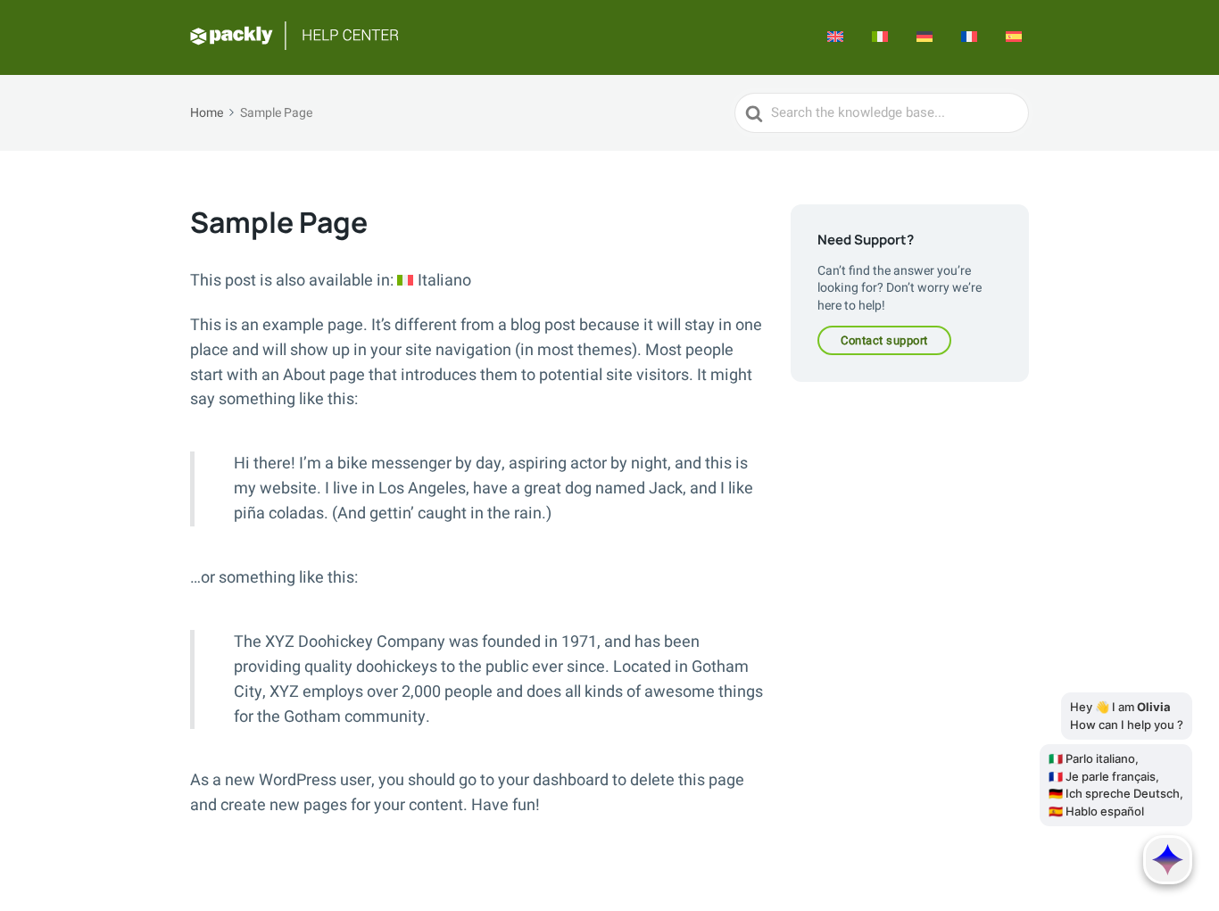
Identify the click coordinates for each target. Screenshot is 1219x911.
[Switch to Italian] (880, 38)
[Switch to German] (924, 38)
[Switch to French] (969, 38)
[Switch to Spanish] (1014, 38)
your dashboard (553, 780)
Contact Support (884, 340)
